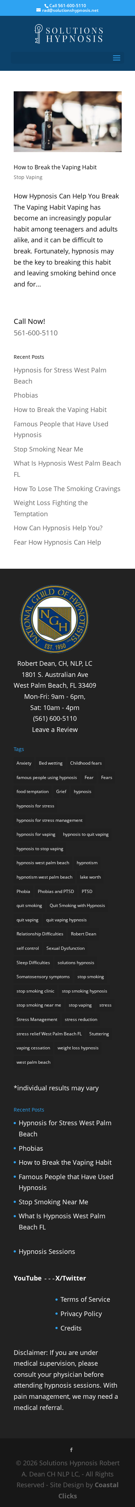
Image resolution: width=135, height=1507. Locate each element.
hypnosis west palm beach (43, 863)
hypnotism (87, 863)
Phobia (23, 891)
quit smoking (29, 905)
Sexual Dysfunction (65, 948)
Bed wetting (51, 763)
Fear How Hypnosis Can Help (57, 542)
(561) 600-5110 (55, 718)
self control (28, 948)
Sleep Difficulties (33, 962)
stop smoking (90, 977)
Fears (106, 777)
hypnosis (82, 791)
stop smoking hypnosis (84, 991)
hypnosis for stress (35, 806)
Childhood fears (86, 763)
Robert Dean (83, 934)
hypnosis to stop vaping (40, 849)
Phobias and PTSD (56, 891)
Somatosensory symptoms (43, 977)
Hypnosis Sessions (47, 1251)
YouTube (28, 1278)
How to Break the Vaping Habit (55, 167)
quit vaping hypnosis (66, 920)
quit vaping (28, 920)
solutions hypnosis (76, 962)
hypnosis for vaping (36, 834)
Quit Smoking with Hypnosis (77, 905)
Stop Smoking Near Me (48, 449)
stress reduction (81, 1019)
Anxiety (24, 763)
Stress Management (37, 1019)
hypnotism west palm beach (44, 877)
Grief (61, 791)
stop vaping (80, 1005)
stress (105, 1005)
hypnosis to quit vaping (86, 834)
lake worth (90, 877)
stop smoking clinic (35, 991)
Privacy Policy (81, 1313)
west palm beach (33, 1062)
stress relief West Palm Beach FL (49, 1034)
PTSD (87, 891)
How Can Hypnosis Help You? (58, 527)
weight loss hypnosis (78, 1048)
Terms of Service (85, 1299)
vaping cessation (33, 1048)
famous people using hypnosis (47, 777)
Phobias (26, 395)
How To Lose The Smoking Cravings (67, 488)
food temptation (33, 791)
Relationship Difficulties (40, 934)
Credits (71, 1328)
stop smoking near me (39, 1005)
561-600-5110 (36, 333)
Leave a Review (55, 729)
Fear (89, 777)
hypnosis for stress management (49, 820)
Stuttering (99, 1034)
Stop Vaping (28, 177)
